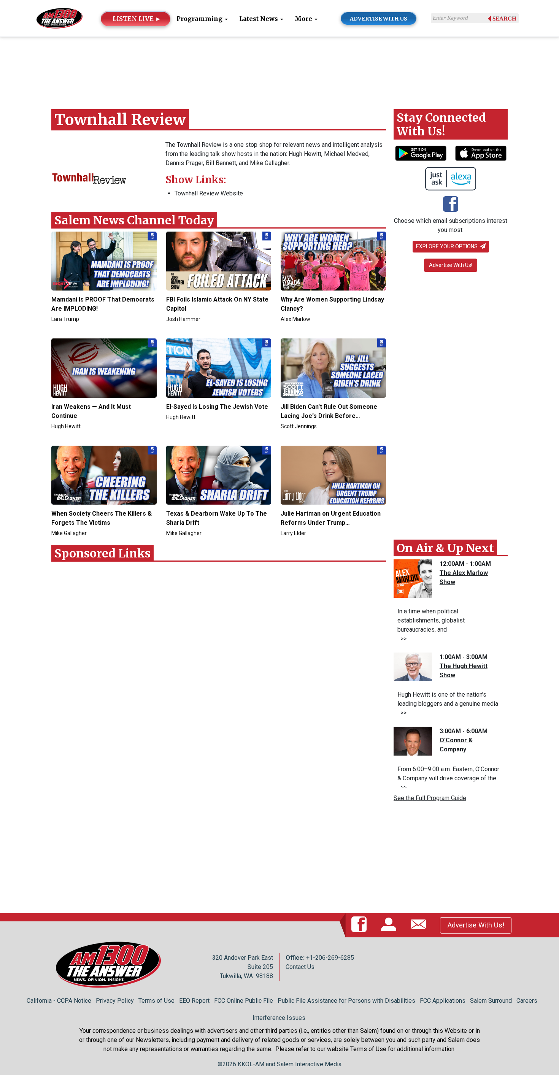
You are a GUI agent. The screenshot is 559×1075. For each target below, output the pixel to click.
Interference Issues (279, 1017)
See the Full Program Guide (430, 798)
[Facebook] (450, 205)
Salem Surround (491, 1000)
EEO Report (194, 1000)
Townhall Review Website (209, 193)
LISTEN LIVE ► (137, 18)
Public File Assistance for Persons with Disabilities (346, 1000)
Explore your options (447, 246)
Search (504, 19)
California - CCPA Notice (59, 1000)
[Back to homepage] (60, 17)
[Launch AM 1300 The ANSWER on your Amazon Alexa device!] (450, 179)
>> (402, 638)
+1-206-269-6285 (330, 957)
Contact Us (300, 966)
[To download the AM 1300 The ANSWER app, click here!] (420, 153)
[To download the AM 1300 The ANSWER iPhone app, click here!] (481, 153)
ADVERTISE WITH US (378, 18)
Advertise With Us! (450, 265)
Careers (526, 1000)
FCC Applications (442, 1000)
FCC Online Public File (243, 1000)
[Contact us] (420, 925)
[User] (390, 925)
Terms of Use (156, 1000)
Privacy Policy (115, 1000)
